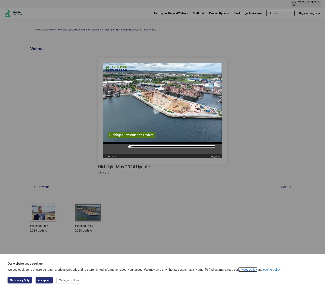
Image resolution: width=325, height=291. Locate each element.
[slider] (129, 146)
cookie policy (271, 269)
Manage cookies (69, 280)
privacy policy (248, 269)
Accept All (44, 280)
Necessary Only (19, 280)
